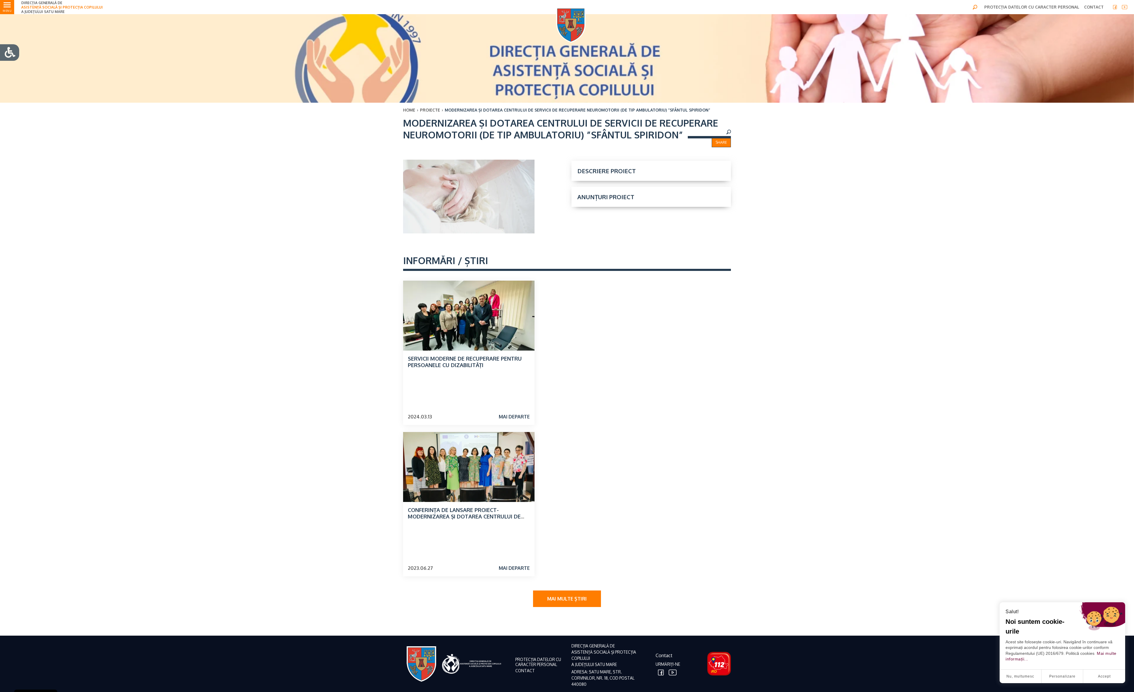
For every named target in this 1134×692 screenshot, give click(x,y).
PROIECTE (430, 109)
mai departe (514, 417)
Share (721, 142)
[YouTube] (1124, 7)
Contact (664, 655)
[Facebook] (1115, 7)
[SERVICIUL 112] (717, 663)
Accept (1104, 676)
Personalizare (1062, 676)
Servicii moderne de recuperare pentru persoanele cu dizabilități (465, 361)
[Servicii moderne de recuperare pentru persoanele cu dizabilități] (469, 316)
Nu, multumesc (1020, 676)
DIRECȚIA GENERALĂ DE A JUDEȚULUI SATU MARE (62, 7)
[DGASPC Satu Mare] (571, 25)
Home (409, 109)
